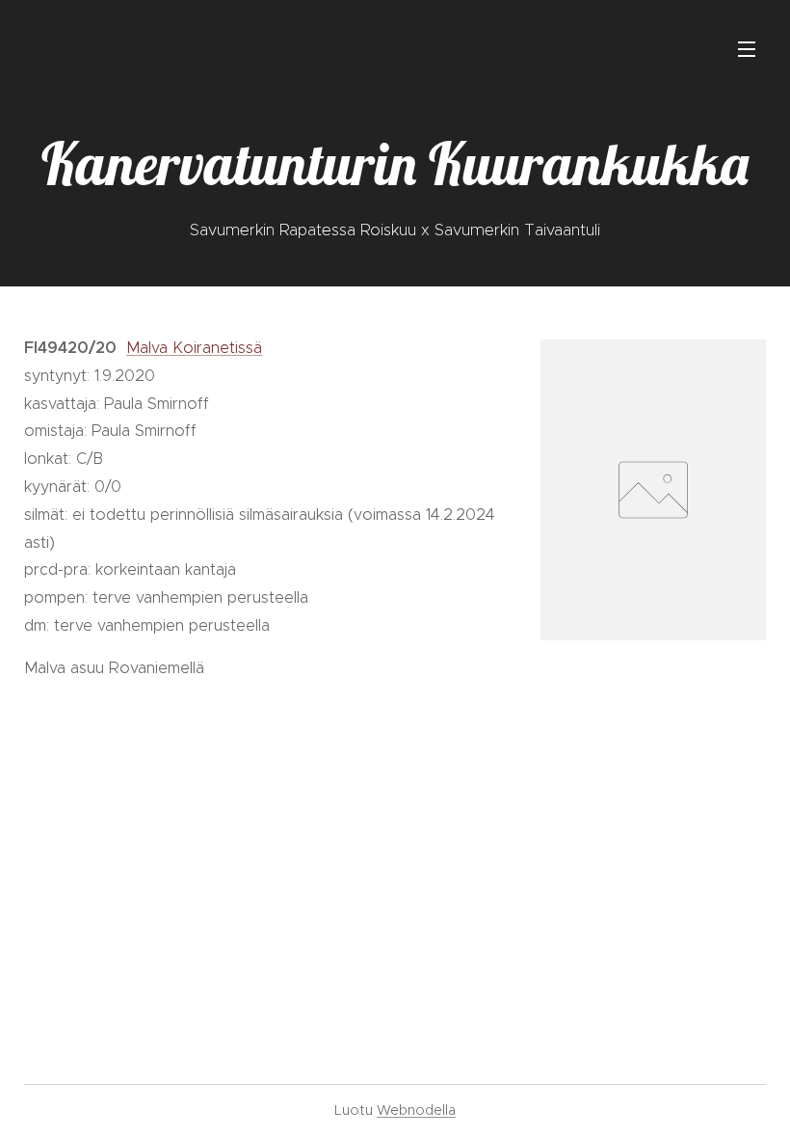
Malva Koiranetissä (194, 347)
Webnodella (416, 1110)
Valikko (746, 48)
